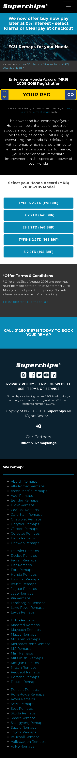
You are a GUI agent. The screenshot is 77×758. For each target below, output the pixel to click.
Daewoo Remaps (25, 543)
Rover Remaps (23, 699)
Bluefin (27, 443)
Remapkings (45, 443)
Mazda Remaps (23, 634)
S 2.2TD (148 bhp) (38, 252)
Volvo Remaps (22, 746)
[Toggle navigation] (68, 6)
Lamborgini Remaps (28, 603)
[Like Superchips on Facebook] (32, 376)
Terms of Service (41, 111)
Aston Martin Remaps (29, 491)
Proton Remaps (24, 682)
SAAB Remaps (22, 704)
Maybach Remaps (25, 630)
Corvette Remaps (25, 533)
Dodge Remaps (24, 556)
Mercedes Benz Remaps (30, 644)
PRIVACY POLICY (20, 384)
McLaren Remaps (25, 639)
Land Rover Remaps (27, 608)
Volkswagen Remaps (28, 742)
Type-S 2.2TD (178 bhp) (38, 203)
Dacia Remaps (23, 538)
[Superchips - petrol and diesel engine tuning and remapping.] (38, 365)
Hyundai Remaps (25, 579)
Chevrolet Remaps (26, 519)
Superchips (57, 411)
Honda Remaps (24, 574)
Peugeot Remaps (25, 672)
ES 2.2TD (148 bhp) (38, 227)
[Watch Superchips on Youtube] (46, 376)
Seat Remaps (22, 708)
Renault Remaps (24, 690)
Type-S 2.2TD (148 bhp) (39, 239)
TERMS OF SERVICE (43, 389)
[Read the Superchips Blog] (23, 376)
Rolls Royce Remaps (27, 694)
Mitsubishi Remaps (27, 658)
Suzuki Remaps (23, 727)
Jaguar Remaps (24, 589)
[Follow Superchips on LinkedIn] (53, 376)
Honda (48, 64)
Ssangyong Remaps (27, 723)
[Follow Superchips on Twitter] (39, 376)
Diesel (19, 67)
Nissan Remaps (23, 667)
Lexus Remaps (23, 612)
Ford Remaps (22, 570)
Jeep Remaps (22, 593)
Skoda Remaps (23, 713)
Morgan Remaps (25, 663)
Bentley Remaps (24, 500)
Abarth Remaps (24, 481)
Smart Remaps (23, 718)
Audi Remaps (22, 496)
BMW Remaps (22, 505)
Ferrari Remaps (23, 560)
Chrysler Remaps (25, 524)
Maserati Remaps (25, 625)
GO (70, 94)
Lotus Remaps (23, 620)
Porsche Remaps (25, 677)
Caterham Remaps (26, 515)
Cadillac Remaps (24, 510)
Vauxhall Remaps (25, 737)
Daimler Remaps (25, 551)
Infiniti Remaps (23, 584)
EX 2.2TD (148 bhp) (38, 215)
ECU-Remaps (34, 64)
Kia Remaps (20, 598)
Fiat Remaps (21, 565)
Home (21, 64)
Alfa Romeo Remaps (27, 486)
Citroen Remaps (24, 529)
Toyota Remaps (23, 732)
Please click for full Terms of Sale (25, 302)
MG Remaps (21, 649)
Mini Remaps (22, 653)
